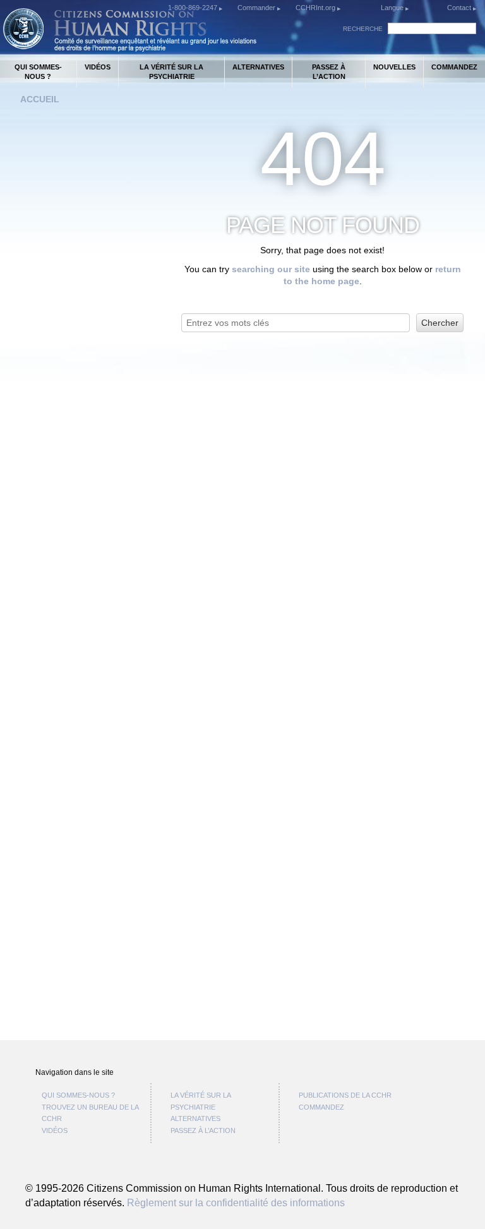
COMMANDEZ (454, 67)
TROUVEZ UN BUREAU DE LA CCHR (90, 1113)
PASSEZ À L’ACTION (328, 71)
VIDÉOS (98, 67)
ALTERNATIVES (258, 67)
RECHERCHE (363, 28)
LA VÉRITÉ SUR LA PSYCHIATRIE (171, 71)
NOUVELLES (394, 67)
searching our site (271, 269)
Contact (460, 7)
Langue (392, 7)
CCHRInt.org (316, 7)
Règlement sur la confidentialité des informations (236, 1202)
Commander (257, 7)
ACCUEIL (39, 99)
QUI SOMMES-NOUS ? (38, 71)
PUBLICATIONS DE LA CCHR (345, 1095)
